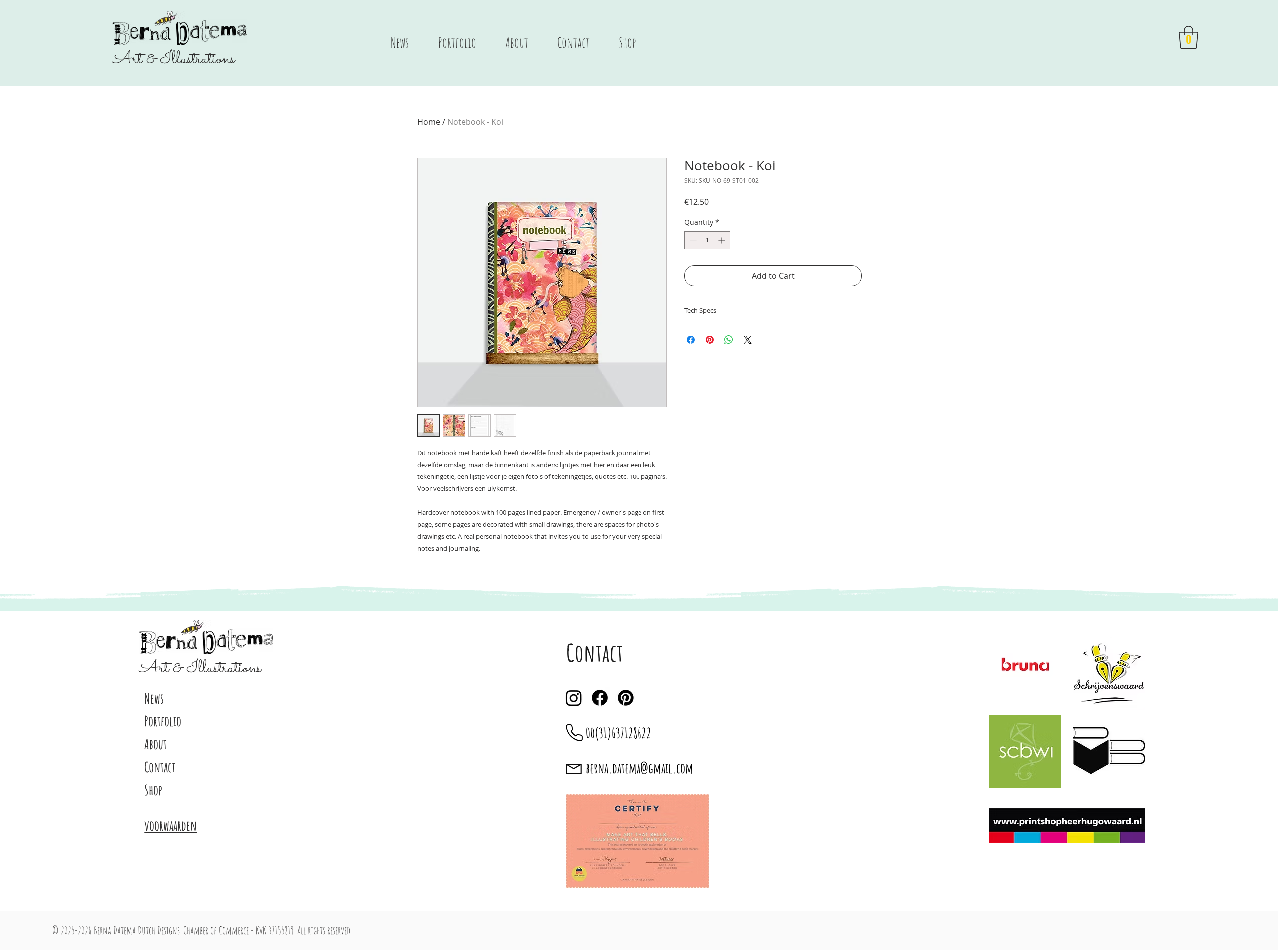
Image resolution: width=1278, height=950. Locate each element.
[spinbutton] (707, 240)
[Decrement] (692, 240)
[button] (1188, 37)
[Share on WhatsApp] (729, 340)
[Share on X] (748, 340)
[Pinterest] (625, 697)
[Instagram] (573, 697)
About (155, 744)
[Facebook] (599, 697)
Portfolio (162, 721)
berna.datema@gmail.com (639, 768)
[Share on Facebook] (691, 340)
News (154, 698)
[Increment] (722, 240)
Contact (159, 767)
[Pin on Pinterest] (710, 340)
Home (428, 121)
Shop (153, 790)
